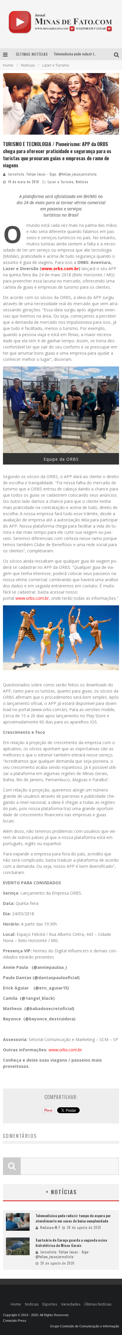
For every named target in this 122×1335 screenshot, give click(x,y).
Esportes (49, 1304)
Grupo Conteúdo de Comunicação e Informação (84, 1326)
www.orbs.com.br (60, 268)
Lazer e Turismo (60, 181)
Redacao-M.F (50, 1227)
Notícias (82, 181)
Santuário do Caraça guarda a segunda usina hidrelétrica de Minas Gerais (71, 1242)
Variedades (70, 1304)
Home (8, 65)
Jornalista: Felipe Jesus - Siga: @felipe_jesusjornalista (52, 174)
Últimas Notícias (97, 1304)
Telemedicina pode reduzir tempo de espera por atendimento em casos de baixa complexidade (73, 1218)
